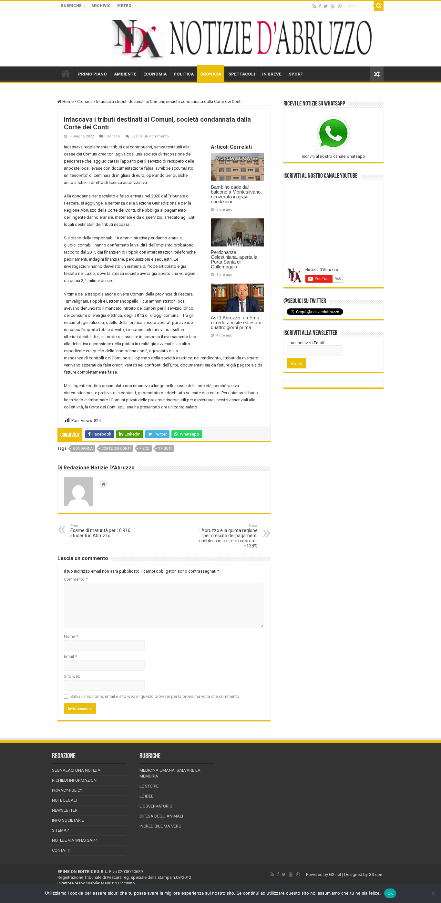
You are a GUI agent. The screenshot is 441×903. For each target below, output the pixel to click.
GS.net (335, 874)
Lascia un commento (150, 136)
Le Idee (146, 796)
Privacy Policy (67, 790)
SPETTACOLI (241, 74)
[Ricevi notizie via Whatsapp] (340, 6)
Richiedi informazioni (74, 780)
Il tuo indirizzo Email (305, 342)
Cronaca (85, 101)
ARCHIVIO (101, 6)
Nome (71, 636)
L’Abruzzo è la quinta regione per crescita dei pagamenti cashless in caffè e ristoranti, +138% (228, 536)
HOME (65, 73)
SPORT (296, 74)
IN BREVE (272, 74)
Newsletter (64, 810)
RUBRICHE (71, 6)
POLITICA (184, 74)
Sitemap (60, 830)
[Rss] (314, 6)
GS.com (376, 874)
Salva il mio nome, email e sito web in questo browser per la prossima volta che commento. (155, 696)
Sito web (72, 676)
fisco (144, 448)
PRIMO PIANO (92, 74)
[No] (433, 893)
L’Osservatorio (155, 806)
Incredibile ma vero (160, 826)
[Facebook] (320, 6)
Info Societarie (68, 820)
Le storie (149, 786)
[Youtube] (332, 6)
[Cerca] (379, 6)
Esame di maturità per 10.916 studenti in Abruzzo (100, 531)
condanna (83, 448)
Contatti (61, 850)
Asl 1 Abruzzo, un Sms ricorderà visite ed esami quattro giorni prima (236, 322)
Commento (75, 579)
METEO (124, 6)
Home (67, 101)
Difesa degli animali (161, 816)
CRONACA (210, 74)
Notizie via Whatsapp (74, 840)
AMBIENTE (125, 74)
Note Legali (64, 800)
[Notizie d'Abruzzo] (220, 38)
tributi (165, 448)
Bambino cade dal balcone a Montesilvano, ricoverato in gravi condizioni (236, 194)
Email (70, 656)
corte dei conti (116, 448)
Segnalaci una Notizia (76, 770)
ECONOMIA (155, 74)
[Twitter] (326, 6)
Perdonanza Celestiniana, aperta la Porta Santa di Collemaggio (234, 259)
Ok (390, 893)
